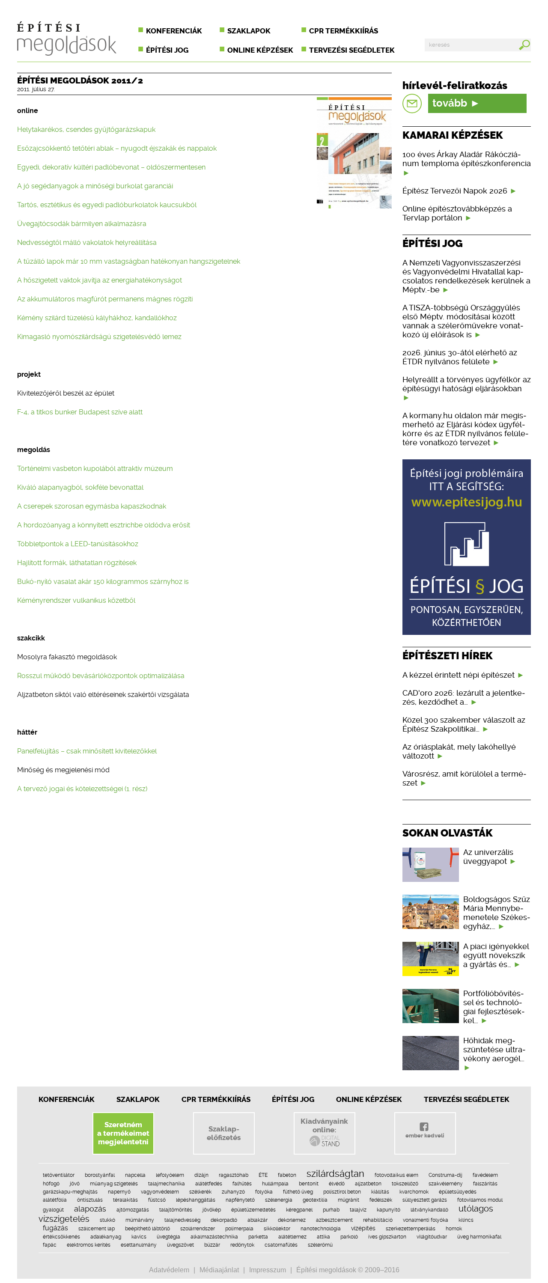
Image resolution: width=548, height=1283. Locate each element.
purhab (331, 1210)
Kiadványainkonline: (324, 1125)
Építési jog (167, 50)
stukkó (107, 1220)
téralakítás (125, 1200)
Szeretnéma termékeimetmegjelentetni (123, 1133)
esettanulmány (139, 1245)
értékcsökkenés (61, 1237)
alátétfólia (55, 1200)
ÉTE (263, 1175)
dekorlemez (292, 1220)
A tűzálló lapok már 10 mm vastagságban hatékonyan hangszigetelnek (128, 261)
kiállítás (380, 1192)
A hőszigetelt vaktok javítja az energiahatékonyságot (99, 280)
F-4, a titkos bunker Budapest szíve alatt (80, 412)
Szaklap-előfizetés (224, 1133)
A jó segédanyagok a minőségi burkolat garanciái (95, 186)
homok (454, 1229)
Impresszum (267, 1270)
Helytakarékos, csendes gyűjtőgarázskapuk (86, 129)
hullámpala (275, 1184)
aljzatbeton (368, 1184)
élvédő (337, 1184)
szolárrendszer (197, 1229)
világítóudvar (432, 1237)
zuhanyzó (233, 1192)
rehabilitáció (378, 1220)
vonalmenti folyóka (425, 1220)
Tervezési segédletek (352, 50)
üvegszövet (180, 1245)
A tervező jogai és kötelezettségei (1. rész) (82, 789)
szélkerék (200, 1192)
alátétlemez (292, 1237)
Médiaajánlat (219, 1270)
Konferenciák (174, 31)
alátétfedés (208, 1184)
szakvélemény (446, 1184)
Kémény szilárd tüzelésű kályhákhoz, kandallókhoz (97, 318)
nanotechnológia (321, 1229)
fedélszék (380, 1200)
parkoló (349, 1237)
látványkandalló (429, 1210)
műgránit (348, 1200)
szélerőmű (320, 1245)
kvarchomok (414, 1192)
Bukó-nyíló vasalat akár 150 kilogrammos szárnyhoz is (103, 581)
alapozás (90, 1208)
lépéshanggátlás (195, 1200)
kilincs (466, 1220)
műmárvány (139, 1220)
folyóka (264, 1192)
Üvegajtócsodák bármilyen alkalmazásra (81, 224)
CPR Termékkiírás (216, 1099)
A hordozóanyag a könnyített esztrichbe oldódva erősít (103, 525)
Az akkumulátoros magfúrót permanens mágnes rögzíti (105, 299)
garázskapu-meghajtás (70, 1192)
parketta (258, 1237)
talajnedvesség (182, 1220)
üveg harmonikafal (479, 1237)
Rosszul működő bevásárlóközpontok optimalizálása (101, 676)
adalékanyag (105, 1237)
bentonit (309, 1184)
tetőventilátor (58, 1175)
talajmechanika (166, 1184)
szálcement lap (96, 1229)
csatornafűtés (281, 1245)
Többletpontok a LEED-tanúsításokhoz (77, 544)
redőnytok (242, 1245)
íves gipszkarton (387, 1237)
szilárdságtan (335, 1173)
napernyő (119, 1192)
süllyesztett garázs (424, 1200)
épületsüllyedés (458, 1192)
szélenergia (278, 1200)
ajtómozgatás (132, 1210)
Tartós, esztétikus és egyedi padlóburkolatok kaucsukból (107, 205)
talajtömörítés (175, 1210)
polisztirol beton (342, 1192)
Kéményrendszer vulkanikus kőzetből (76, 600)
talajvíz (358, 1210)
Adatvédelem (169, 1270)
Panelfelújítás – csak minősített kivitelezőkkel (87, 751)
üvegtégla (168, 1237)
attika (323, 1237)
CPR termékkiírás (343, 31)
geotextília (315, 1200)
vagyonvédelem (160, 1192)
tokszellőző (405, 1184)
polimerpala (239, 1229)
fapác (50, 1245)
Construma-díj (445, 1175)
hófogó (51, 1184)
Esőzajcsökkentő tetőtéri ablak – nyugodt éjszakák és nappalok (117, 148)
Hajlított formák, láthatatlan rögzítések (77, 563)
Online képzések (260, 50)
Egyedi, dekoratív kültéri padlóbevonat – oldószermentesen (111, 167)
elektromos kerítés (88, 1245)
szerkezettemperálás (410, 1229)
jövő (75, 1184)
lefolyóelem (170, 1175)
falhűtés (242, 1184)
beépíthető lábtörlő (147, 1229)
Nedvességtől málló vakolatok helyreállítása (87, 242)
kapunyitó (388, 1210)
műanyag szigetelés (114, 1184)
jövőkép (212, 1210)
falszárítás (485, 1184)
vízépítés (363, 1228)
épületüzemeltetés (253, 1210)
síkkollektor (277, 1229)
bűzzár (212, 1245)
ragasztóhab (233, 1175)
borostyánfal (100, 1175)
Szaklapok (249, 31)
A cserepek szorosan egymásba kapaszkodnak (91, 506)
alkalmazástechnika (214, 1237)
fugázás (55, 1228)
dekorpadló (224, 1220)
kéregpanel (299, 1210)
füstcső (157, 1200)
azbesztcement (334, 1220)
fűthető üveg (298, 1192)
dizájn (201, 1175)
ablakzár (257, 1220)
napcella (135, 1175)
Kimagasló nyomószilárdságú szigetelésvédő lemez (99, 337)
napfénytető (240, 1200)
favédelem (485, 1175)
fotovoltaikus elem (396, 1175)
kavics (138, 1237)
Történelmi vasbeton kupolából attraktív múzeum (95, 468)
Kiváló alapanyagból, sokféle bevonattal (80, 487)
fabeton (287, 1175)
